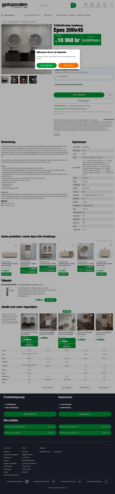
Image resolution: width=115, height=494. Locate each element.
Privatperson (48, 65)
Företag (70, 65)
